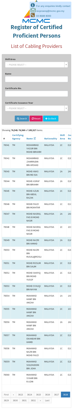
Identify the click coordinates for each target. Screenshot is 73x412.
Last (47, 400)
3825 (38, 394)
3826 (47, 394)
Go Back (51, 118)
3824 (29, 394)
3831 (24, 400)
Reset (37, 118)
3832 (33, 400)
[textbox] (35, 64)
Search (23, 118)
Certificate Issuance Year (19, 102)
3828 (65, 394)
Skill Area (10, 59)
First (6, 394)
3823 (20, 394)
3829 (6, 400)
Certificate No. (13, 88)
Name (8, 73)
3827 (56, 394)
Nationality (50, 138)
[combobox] (36, 65)
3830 (15, 400)
